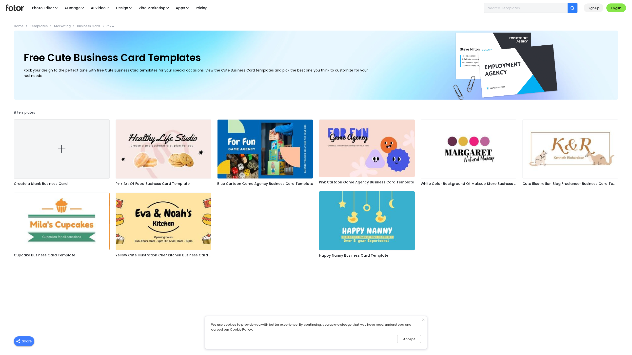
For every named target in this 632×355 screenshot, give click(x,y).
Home (18, 26)
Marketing (62, 26)
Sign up (593, 8)
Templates (39, 26)
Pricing (202, 7)
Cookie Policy (241, 329)
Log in (616, 8)
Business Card (88, 26)
